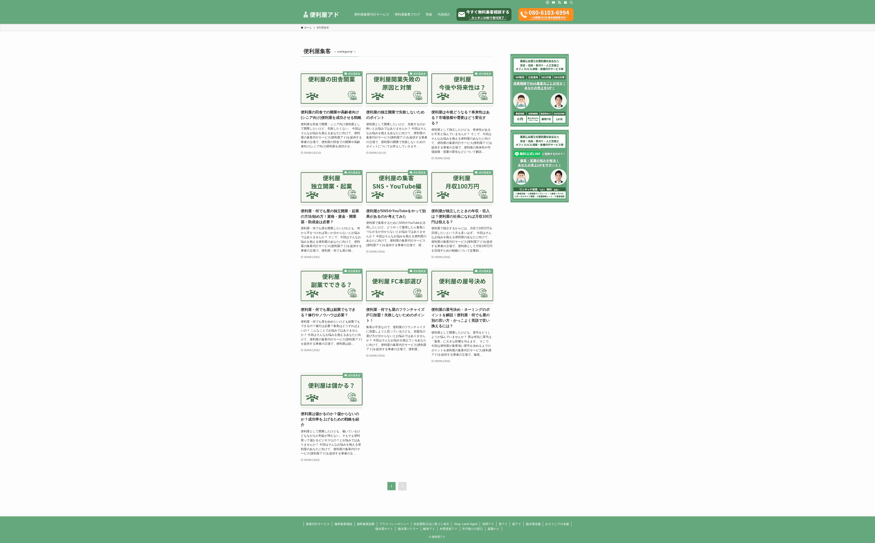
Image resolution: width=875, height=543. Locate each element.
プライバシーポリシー (394, 524)
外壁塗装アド (449, 528)
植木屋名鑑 (533, 524)
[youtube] (553, 2)
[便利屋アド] (321, 14)
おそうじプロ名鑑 (557, 524)
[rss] (559, 2)
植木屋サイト (384, 528)
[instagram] (548, 2)
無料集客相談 (343, 524)
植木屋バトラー (408, 528)
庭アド (516, 524)
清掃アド (488, 524)
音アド (503, 524)
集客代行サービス (318, 524)
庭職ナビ (493, 528)
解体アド (429, 528)
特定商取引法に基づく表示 (431, 524)
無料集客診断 (366, 524)
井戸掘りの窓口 (472, 528)
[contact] (565, 2)
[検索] (571, 2)
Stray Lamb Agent (466, 524)
